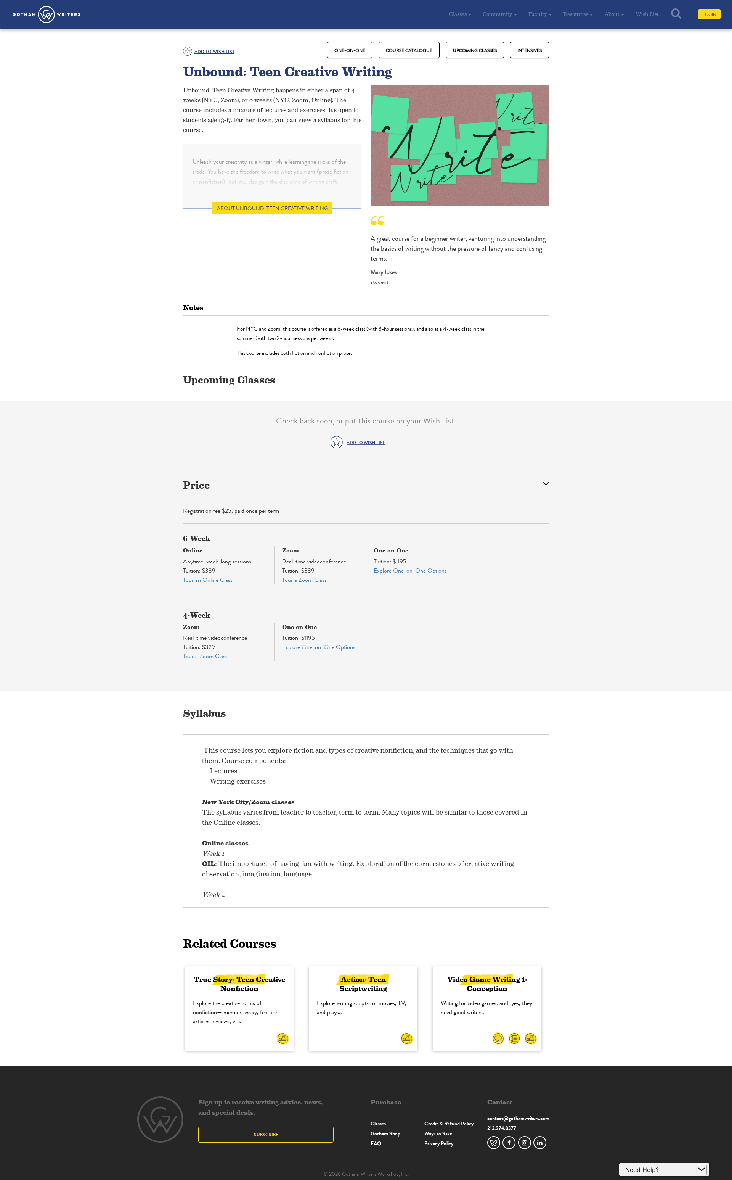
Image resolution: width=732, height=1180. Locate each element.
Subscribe (266, 1134)
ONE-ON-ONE (349, 50)
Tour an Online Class (208, 579)
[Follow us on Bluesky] (493, 1142)
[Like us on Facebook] (508, 1142)
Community (497, 14)
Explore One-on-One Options (410, 570)
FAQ (376, 1143)
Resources (575, 14)
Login (709, 14)
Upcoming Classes (475, 50)
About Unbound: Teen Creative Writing (272, 208)
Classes (458, 14)
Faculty (537, 14)
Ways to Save (438, 1133)
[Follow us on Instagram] (524, 1142)
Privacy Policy (438, 1143)
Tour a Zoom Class (304, 579)
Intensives (529, 50)
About (612, 14)
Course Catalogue (409, 50)
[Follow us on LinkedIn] (539, 1142)
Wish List (647, 14)
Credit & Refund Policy (449, 1123)
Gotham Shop (385, 1133)
